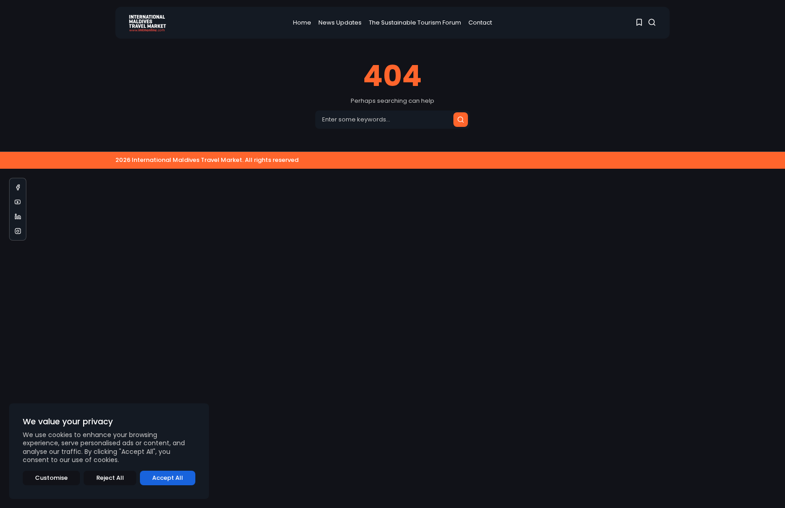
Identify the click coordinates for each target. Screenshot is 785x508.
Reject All (110, 477)
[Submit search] (460, 119)
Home (302, 22)
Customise (51, 477)
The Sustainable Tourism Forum (415, 22)
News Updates (340, 22)
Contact (480, 22)
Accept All (167, 477)
